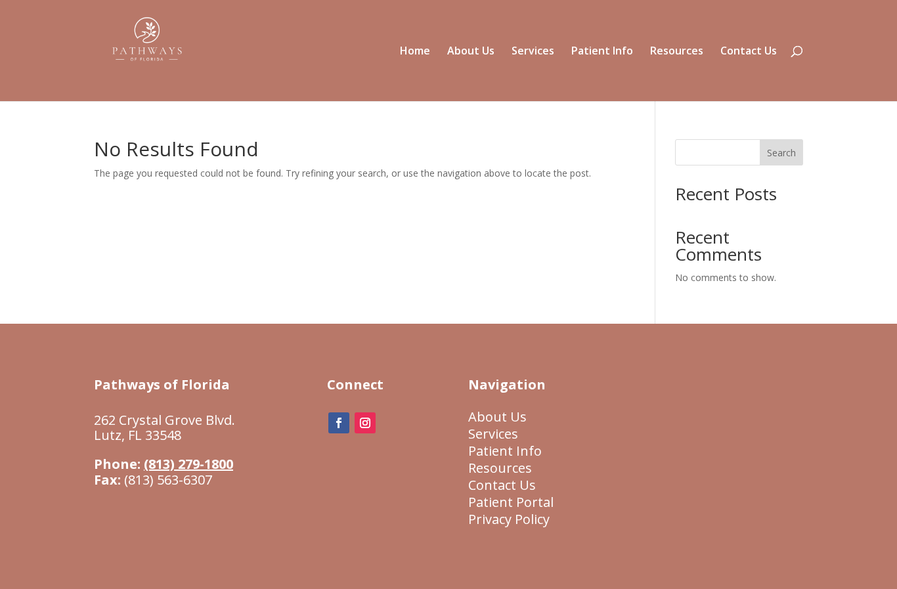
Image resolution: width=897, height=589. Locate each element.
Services (533, 52)
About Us (470, 52)
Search (781, 152)
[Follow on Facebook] (338, 422)
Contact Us (748, 52)
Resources (676, 52)
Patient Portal (511, 502)
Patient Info (602, 52)
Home (415, 52)
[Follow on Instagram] (365, 422)
